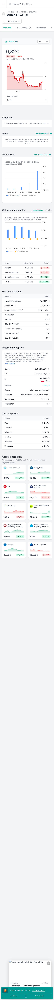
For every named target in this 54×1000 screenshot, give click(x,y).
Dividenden (41, 28)
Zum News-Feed (42, 133)
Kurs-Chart (13, 41)
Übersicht (7, 28)
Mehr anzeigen (10, 364)
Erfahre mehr (38, 990)
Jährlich (48, 210)
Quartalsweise (38, 210)
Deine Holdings (23, 28)
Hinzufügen (12, 21)
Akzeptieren (39, 996)
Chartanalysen (12, 96)
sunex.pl (46, 385)
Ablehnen (14, 996)
